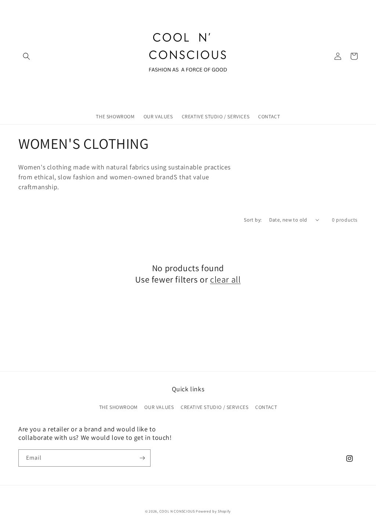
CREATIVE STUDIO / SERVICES (215, 407)
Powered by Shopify (213, 511)
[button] (26, 56)
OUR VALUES (159, 407)
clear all (225, 279)
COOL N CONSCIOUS (177, 511)
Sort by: (252, 219)
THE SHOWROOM (118, 407)
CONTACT (266, 407)
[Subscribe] (142, 458)
